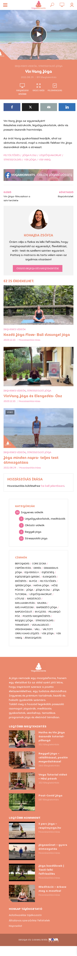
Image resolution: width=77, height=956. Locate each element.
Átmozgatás (33, 638)
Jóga (29, 590)
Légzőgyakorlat (50, 155)
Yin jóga (30, 159)
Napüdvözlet (23, 612)
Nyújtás (40, 612)
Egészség (48, 572)
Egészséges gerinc (27, 576)
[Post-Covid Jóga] (22, 802)
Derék (37, 568)
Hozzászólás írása (29, 340)
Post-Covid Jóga (50, 795)
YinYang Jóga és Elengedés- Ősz (33, 396)
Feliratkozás (55, 90)
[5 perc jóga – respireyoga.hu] (22, 830)
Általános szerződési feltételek (29, 920)
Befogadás (22, 563)
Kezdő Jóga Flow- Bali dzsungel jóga (37, 334)
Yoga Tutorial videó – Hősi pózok (52, 776)
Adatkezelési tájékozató (25, 915)
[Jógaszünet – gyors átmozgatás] (22, 851)
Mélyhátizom (24, 607)
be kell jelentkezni (52, 486)
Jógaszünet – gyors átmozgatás (52, 847)
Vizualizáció (40, 625)
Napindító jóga (46, 607)
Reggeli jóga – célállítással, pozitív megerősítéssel (53, 757)
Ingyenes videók (26, 66)
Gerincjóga (23, 585)
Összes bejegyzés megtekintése (37, 268)
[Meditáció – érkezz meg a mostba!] (22, 893)
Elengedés (49, 576)
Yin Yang (45, 159)
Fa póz (33, 581)
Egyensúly (31, 572)
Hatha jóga (41, 585)
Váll (37, 629)
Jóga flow (29, 155)
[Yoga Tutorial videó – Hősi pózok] (22, 781)
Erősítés (20, 581)
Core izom (39, 563)
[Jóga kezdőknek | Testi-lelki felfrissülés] (22, 872)
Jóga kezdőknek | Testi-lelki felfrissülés (51, 870)
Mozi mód (38, 90)
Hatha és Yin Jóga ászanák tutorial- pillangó (51, 736)
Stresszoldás (12, 159)
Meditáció (34, 598)
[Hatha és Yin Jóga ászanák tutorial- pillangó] (22, 739)
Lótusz (19, 598)
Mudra (41, 603)
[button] (8, 12)
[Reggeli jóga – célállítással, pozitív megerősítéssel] (22, 760)
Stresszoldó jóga (50, 66)
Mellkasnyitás (25, 603)
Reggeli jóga (24, 620)
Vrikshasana (23, 629)
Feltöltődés (12, 155)
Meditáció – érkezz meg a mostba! (52, 889)
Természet (22, 625)
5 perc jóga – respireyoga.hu (49, 826)
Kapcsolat (15, 926)
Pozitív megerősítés (36, 616)
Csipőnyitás (23, 568)
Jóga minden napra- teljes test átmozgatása (31, 460)
